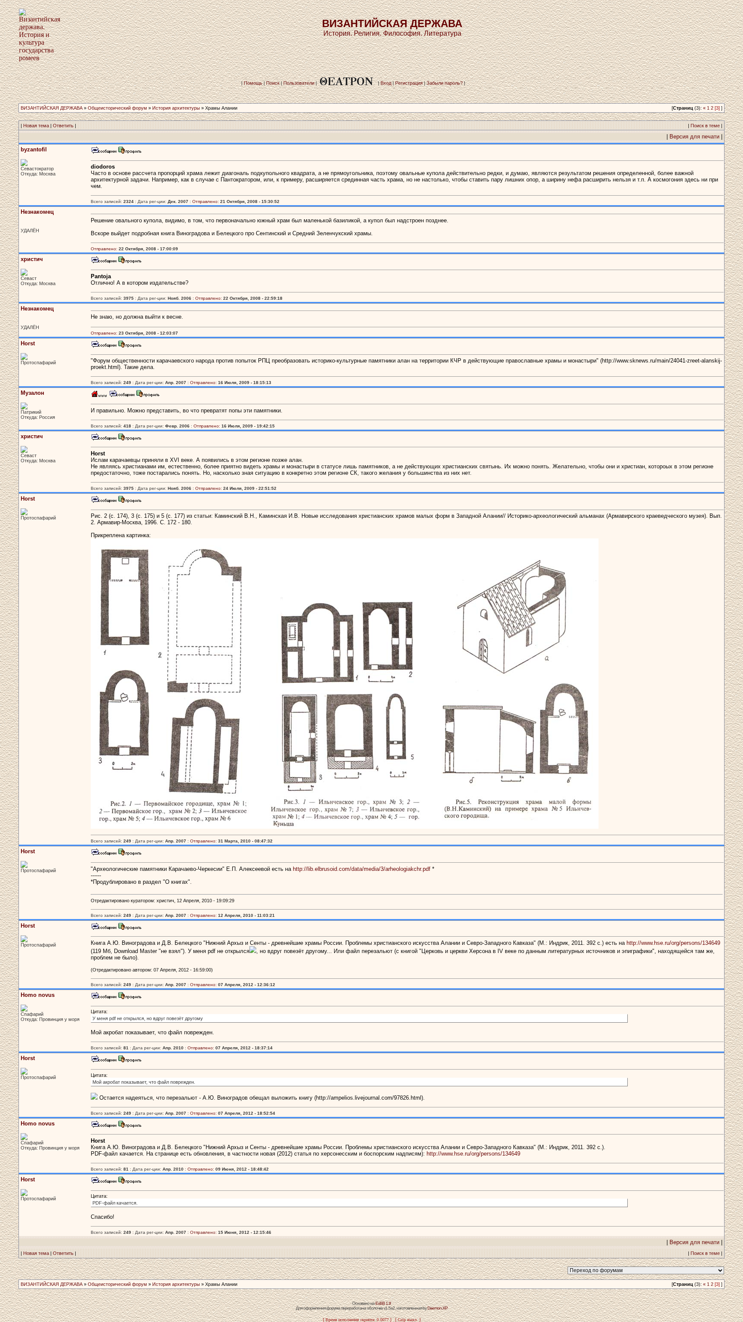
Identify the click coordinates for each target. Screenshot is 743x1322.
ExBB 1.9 (383, 1303)
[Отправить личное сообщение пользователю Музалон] (122, 396)
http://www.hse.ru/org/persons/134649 (673, 943)
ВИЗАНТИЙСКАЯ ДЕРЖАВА (52, 108)
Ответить (63, 125)
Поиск (272, 83)
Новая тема (36, 125)
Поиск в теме (705, 125)
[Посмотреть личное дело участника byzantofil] (130, 152)
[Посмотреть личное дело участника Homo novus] (130, 998)
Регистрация (409, 83)
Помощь (253, 83)
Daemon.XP (437, 1308)
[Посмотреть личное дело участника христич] (130, 262)
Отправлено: (205, 201)
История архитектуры (176, 108)
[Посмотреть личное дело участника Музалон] (148, 396)
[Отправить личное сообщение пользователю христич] (104, 262)
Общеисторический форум (117, 108)
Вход (386, 83)
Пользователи (298, 83)
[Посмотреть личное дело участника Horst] (130, 346)
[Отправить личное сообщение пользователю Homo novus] (104, 998)
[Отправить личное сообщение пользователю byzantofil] (104, 152)
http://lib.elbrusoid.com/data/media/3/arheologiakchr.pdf (361, 869)
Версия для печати (694, 136)
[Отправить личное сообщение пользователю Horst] (104, 346)
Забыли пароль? (445, 83)
